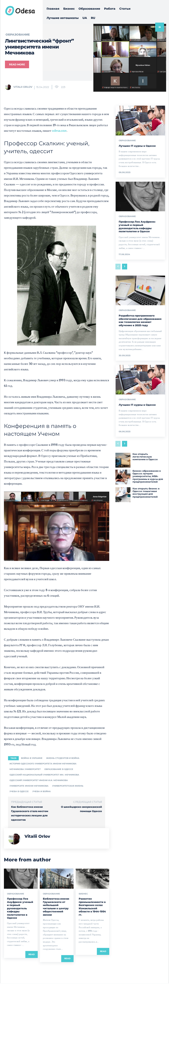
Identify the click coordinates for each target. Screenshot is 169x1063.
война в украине (31, 758)
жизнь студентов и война (62, 758)
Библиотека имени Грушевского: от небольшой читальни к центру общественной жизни (56, 906)
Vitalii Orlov (22, 86)
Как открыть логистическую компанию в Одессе (145, 457)
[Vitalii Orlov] (9, 87)
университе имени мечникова (28, 786)
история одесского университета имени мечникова (42, 763)
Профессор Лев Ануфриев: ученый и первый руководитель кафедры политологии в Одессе (20, 908)
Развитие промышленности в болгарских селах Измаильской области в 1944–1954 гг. (92, 906)
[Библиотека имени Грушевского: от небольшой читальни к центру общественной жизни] (57, 879)
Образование (15, 894)
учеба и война (41, 791)
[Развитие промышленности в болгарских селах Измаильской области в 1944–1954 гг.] (92, 879)
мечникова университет (25, 769)
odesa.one (59, 131)
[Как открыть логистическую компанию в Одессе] (122, 460)
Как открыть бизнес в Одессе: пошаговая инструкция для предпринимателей (146, 492)
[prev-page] (118, 266)
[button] (149, 26)
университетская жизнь (67, 786)
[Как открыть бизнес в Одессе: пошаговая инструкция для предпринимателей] (122, 494)
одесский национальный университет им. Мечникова (44, 774)
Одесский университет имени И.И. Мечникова (38, 780)
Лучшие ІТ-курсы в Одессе (137, 145)
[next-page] (124, 266)
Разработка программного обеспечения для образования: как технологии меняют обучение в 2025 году (140, 320)
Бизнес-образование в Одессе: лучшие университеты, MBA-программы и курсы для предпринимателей (148, 476)
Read (31, 954)
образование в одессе (58, 769)
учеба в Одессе (19, 791)
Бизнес (83, 894)
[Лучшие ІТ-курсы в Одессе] (140, 120)
